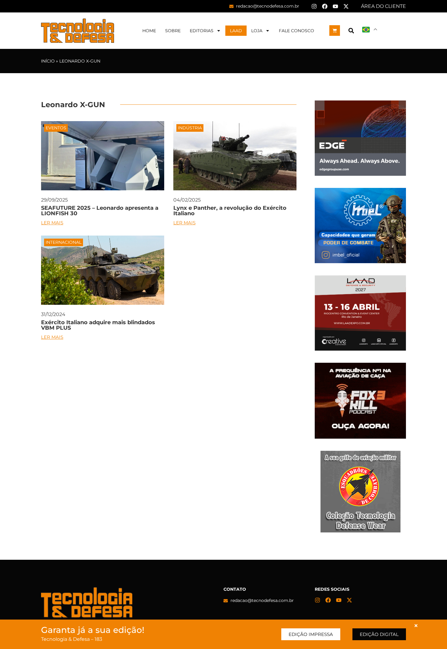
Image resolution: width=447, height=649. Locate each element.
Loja (256, 30)
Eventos (56, 128)
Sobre (173, 30)
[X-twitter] (346, 6)
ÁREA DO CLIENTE (383, 6)
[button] (351, 30)
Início (48, 61)
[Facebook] (324, 6)
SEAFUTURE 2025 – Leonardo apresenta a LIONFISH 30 (99, 211)
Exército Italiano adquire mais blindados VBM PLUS (98, 325)
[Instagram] (314, 6)
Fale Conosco (296, 30)
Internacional (63, 242)
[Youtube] (335, 6)
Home (149, 30)
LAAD (236, 30)
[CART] (334, 30)
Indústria (190, 128)
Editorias (201, 30)
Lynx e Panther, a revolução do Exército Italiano (229, 211)
